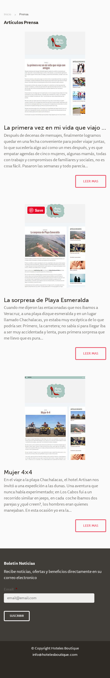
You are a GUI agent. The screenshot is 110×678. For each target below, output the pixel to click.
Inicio (7, 14)
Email (10, 589)
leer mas (90, 181)
